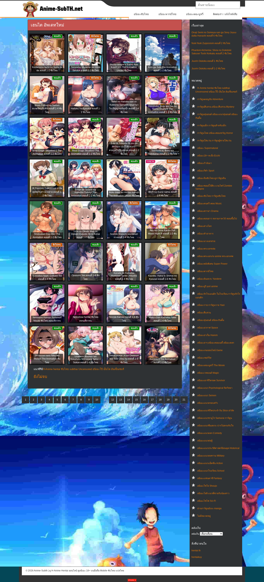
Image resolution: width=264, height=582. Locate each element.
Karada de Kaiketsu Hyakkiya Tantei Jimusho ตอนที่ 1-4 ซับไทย (124, 276)
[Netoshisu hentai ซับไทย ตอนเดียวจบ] (85, 304)
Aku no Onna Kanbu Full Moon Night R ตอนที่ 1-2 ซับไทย (162, 234)
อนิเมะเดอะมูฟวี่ (194, 14)
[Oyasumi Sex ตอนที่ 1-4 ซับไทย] (85, 262)
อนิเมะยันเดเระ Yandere (209, 278)
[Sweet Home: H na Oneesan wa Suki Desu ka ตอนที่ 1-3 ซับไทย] (124, 345)
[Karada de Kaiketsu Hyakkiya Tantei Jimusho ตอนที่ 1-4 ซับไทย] (124, 262)
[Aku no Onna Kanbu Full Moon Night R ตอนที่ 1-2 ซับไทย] (162, 220)
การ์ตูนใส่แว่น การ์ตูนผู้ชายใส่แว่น (214, 140)
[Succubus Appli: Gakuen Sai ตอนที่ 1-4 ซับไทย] (47, 262)
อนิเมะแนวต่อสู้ (204, 440)
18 (160, 399)
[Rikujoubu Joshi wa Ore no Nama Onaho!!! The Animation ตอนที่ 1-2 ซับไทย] (162, 95)
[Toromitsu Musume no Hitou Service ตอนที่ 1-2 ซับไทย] (85, 53)
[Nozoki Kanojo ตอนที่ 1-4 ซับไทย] (124, 304)
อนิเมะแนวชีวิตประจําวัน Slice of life (215, 410)
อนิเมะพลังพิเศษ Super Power (212, 263)
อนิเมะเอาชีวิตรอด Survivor (211, 380)
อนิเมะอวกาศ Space (207, 327)
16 (144, 399)
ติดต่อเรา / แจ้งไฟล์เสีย (225, 14)
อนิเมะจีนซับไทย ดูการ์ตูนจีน (211, 178)
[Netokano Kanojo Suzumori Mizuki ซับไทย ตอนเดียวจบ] (47, 304)
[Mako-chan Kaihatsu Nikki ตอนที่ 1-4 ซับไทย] (162, 304)
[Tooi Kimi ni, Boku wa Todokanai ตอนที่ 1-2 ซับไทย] (162, 137)
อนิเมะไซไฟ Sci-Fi (206, 501)
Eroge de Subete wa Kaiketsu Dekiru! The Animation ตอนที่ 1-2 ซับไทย (85, 192)
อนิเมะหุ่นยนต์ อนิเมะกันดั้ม (210, 320)
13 (120, 399)
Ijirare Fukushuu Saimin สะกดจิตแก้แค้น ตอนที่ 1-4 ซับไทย (47, 109)
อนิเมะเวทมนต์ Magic (208, 373)
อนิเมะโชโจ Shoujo (207, 485)
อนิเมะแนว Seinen (206, 395)
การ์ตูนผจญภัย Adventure (210, 99)
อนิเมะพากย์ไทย (167, 14)
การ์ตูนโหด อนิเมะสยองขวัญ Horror (215, 133)
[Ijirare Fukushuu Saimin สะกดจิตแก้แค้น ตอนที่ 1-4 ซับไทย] (47, 95)
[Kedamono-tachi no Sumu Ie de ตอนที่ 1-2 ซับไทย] (47, 53)
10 (96, 399)
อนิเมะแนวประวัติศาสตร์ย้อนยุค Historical (218, 448)
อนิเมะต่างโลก (204, 226)
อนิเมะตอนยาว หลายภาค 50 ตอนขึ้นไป (217, 218)
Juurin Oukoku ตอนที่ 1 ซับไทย (207, 61)
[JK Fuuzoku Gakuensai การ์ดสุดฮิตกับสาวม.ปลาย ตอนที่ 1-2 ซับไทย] (47, 179)
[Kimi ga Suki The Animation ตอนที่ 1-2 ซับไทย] (162, 53)
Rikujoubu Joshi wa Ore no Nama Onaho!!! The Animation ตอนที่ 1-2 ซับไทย (162, 109)
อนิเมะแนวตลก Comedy (209, 433)
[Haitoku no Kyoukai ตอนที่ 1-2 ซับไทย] (85, 95)
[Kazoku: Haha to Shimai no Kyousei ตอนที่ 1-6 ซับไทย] (162, 262)
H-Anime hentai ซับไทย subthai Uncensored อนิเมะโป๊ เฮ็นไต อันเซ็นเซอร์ (83, 369)
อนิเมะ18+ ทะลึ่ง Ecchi (208, 155)
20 (176, 399)
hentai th (196, 550)
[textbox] (218, 5)
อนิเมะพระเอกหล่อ (206, 248)
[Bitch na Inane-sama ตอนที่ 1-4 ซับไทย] (162, 179)
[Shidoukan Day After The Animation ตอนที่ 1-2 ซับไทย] (47, 220)
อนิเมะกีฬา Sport (205, 170)
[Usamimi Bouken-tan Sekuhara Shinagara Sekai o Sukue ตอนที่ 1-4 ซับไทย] (85, 345)
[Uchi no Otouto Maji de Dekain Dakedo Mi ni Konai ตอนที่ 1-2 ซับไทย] (85, 220)
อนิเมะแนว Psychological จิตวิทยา (214, 388)
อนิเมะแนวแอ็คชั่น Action (210, 463)
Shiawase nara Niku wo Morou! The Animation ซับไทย (47, 359)
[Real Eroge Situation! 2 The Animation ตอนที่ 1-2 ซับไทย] (47, 137)
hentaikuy (197, 557)
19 (168, 399)
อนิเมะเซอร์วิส (204, 357)
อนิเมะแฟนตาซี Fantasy (209, 478)
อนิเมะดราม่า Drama (207, 211)
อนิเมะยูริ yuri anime (207, 286)
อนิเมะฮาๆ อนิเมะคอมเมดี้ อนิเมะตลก (215, 342)
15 (136, 399)
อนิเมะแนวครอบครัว (207, 403)
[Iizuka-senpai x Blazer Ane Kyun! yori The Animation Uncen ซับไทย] (124, 53)
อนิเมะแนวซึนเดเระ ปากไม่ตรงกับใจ (215, 425)
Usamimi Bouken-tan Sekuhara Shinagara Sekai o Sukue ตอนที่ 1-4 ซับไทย (85, 359)
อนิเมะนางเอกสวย (206, 241)
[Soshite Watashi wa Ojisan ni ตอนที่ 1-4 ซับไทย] (124, 220)
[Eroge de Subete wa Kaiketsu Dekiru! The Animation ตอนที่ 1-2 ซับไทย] (85, 179)
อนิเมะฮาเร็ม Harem (207, 335)
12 (112, 399)
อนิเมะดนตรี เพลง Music (209, 203)
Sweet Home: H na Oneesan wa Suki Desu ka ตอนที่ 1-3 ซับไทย (124, 359)
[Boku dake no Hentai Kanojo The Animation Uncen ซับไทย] (124, 179)
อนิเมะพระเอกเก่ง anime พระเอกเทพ (215, 256)
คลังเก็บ (195, 534)
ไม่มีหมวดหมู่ (204, 516)
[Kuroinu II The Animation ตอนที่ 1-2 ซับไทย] (162, 345)
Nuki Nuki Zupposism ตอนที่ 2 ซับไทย (211, 43)
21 (184, 399)
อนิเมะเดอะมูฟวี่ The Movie (211, 365)
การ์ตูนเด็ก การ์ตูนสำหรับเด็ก (211, 125)
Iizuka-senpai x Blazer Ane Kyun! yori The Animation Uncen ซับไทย (124, 67)
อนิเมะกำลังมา (204, 163)
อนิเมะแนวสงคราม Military (210, 455)
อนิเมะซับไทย (141, 14)
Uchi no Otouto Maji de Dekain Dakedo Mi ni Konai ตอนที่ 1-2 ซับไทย (85, 234)
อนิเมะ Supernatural (207, 148)
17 (152, 399)
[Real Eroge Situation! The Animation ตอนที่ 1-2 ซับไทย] (85, 137)
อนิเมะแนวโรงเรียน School (210, 470)
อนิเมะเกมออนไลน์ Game (210, 350)
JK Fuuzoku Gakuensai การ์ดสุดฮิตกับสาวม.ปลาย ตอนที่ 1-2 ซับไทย (47, 192)
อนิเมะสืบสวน (204, 312)
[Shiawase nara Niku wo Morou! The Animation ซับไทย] (47, 345)
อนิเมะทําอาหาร (205, 233)
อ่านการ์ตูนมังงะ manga (209, 508)
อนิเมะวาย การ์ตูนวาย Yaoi (211, 305)
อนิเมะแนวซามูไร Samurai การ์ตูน (214, 418)
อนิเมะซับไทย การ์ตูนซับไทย (211, 196)
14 (128, 399)
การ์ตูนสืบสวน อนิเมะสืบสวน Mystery (215, 106)
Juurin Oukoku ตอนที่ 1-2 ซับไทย (208, 68)
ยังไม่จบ (40, 376)
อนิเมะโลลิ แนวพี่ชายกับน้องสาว (213, 493)
